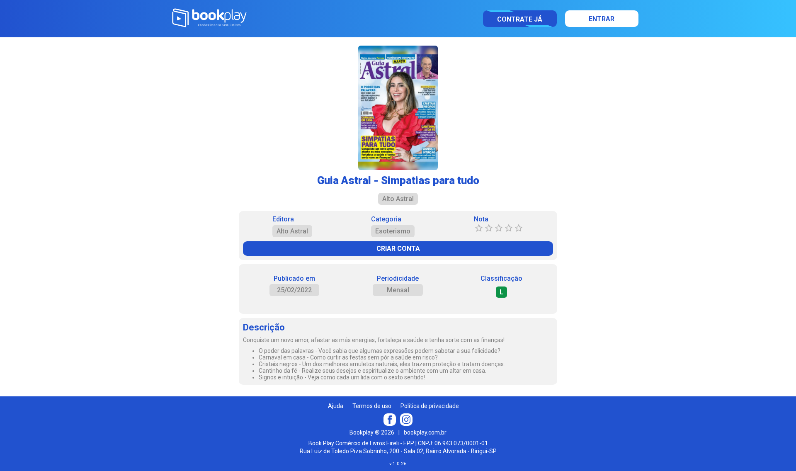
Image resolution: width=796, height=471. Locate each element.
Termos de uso (371, 406)
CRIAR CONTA (398, 248)
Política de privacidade (429, 406)
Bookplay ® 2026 (371, 432)
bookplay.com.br (425, 432)
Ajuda (335, 406)
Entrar (601, 19)
